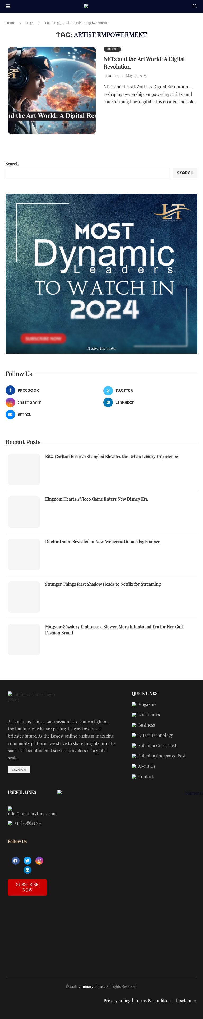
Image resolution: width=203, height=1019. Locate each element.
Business (146, 725)
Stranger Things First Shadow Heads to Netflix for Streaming (103, 584)
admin (113, 75)
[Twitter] (27, 861)
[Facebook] (16, 861)
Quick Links (145, 693)
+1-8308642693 (27, 823)
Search (12, 163)
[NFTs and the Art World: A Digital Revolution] (52, 90)
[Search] (194, 6)
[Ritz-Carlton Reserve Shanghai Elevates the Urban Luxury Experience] (24, 469)
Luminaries (148, 715)
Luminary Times (90, 986)
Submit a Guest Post (156, 745)
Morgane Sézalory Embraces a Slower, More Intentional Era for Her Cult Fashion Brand (114, 629)
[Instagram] (39, 861)
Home (10, 22)
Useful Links (22, 792)
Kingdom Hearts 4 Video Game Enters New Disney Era (96, 499)
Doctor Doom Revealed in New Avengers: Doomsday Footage (102, 541)
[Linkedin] (27, 870)
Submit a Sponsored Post (161, 756)
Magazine (146, 704)
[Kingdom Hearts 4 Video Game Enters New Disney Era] (24, 512)
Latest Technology (155, 735)
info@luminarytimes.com (32, 813)
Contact (145, 776)
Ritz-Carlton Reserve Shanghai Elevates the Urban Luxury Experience (111, 456)
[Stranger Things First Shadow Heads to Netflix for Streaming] (24, 597)
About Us (146, 766)
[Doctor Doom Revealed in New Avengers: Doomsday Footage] (24, 554)
